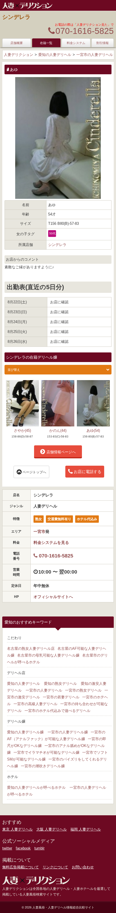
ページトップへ (34, 472)
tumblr (39, 848)
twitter (7, 848)
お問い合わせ (83, 867)
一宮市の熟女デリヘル (83, 690)
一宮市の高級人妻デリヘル (35, 704)
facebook (23, 848)
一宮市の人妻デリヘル (44, 690)
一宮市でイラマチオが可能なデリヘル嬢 (46, 752)
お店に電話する (87, 471)
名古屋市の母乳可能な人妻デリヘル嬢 (48, 655)
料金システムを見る (51, 542)
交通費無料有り (59, 519)
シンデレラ (16, 17)
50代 (52, 233)
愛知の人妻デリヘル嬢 (25, 732)
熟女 (38, 519)
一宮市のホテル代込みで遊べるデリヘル (57, 711)
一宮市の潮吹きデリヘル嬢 (43, 766)
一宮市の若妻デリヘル (61, 697)
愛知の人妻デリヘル (23, 683)
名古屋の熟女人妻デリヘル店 (31, 648)
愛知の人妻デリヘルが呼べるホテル (36, 787)
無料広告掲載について (20, 867)
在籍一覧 (46, 43)
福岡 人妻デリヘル (85, 829)
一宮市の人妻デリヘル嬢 (68, 732)
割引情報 (102, 43)
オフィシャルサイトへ (53, 596)
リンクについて (55, 867)
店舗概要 (16, 43)
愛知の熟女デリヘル (60, 683)
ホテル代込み (87, 519)
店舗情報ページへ (61, 452)
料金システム (76, 43)
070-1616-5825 (84, 31)
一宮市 (39, 531)
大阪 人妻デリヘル (51, 829)
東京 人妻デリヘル (17, 829)
